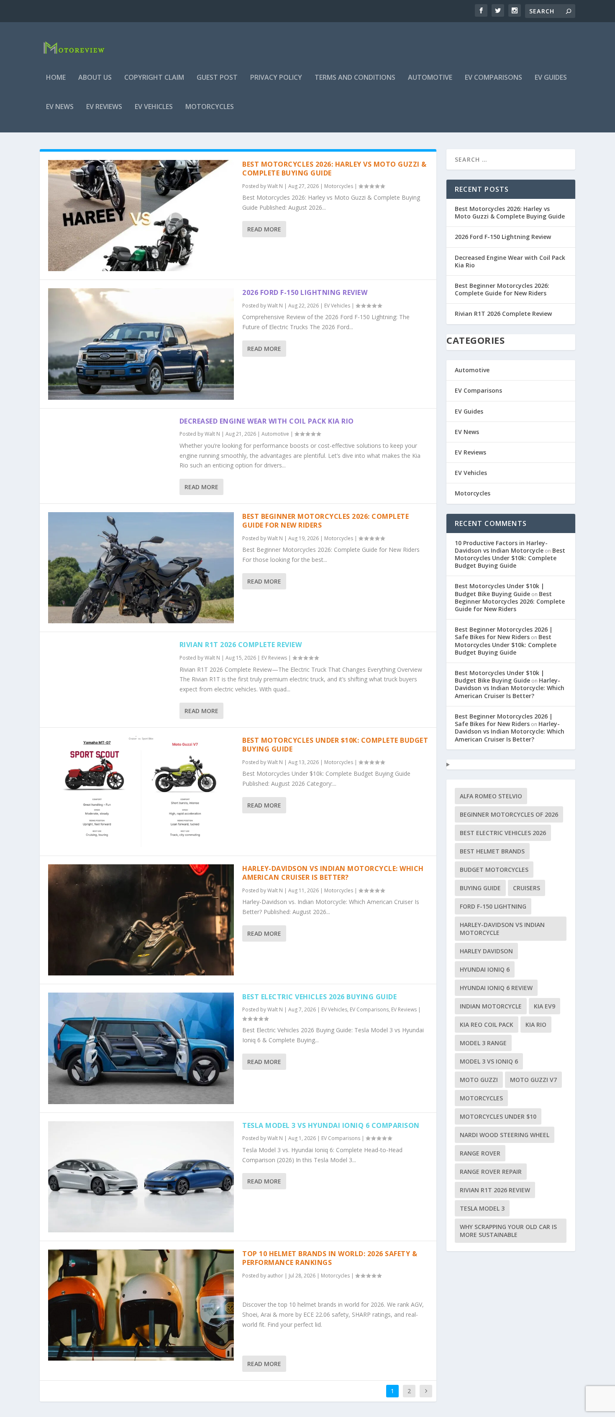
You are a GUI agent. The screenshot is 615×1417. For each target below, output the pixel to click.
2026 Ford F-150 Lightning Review (304, 292)
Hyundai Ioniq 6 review (496, 988)
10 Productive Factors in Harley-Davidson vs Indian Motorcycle (501, 546)
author (275, 1275)
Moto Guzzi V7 (533, 1080)
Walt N (275, 186)
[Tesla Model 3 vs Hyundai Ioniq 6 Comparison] (141, 1176)
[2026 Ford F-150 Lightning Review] (141, 343)
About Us (95, 78)
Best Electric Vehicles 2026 (503, 833)
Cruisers (526, 888)
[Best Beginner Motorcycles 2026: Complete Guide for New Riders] (141, 567)
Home (56, 78)
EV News (60, 107)
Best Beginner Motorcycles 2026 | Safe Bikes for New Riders (504, 633)
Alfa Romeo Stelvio (491, 796)
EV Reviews (104, 107)
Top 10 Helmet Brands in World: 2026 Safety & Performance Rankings (329, 1258)
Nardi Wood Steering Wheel (504, 1135)
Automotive (430, 78)
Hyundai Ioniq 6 (485, 969)
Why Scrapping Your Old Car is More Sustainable (508, 1231)
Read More (264, 229)
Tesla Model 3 (482, 1208)
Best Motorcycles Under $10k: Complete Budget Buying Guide (335, 745)
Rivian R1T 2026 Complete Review (240, 644)
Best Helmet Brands (492, 851)
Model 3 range (483, 1043)
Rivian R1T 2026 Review (495, 1190)
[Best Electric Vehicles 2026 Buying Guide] (141, 1048)
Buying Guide (480, 888)
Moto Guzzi (479, 1080)
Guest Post (217, 78)
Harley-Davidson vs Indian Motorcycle (502, 929)
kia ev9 (544, 1006)
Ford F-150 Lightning (493, 906)
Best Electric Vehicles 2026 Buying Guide (319, 996)
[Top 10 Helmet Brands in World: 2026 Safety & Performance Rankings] (141, 1305)
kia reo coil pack (486, 1024)
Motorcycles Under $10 (498, 1116)
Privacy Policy (276, 78)
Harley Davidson (486, 951)
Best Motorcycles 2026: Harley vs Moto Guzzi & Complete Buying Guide (334, 169)
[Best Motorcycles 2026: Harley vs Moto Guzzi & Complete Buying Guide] (141, 215)
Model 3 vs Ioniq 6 (489, 1061)
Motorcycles (209, 107)
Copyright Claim (154, 78)
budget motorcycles (494, 870)
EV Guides (551, 78)
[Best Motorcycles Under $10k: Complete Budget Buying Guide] (141, 791)
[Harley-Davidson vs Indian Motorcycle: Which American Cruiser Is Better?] (141, 919)
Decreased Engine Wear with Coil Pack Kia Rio (266, 421)
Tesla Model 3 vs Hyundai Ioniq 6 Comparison (331, 1125)
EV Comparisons (493, 78)
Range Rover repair (491, 1172)
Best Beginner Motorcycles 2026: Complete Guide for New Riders (325, 521)
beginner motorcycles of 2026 (509, 814)
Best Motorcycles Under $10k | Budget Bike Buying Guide (499, 589)
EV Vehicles (154, 107)
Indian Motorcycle (491, 1006)
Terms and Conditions (355, 78)
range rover (480, 1153)
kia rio (535, 1024)
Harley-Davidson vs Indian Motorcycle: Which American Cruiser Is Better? (333, 873)
